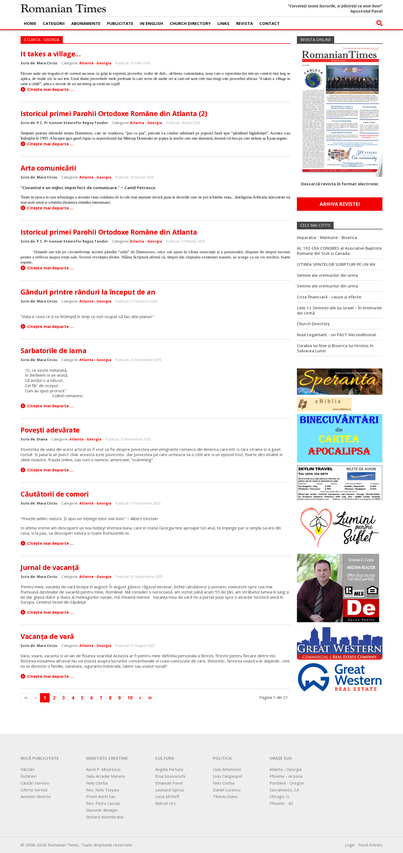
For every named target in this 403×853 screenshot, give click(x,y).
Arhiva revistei (340, 204)
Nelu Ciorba (97, 783)
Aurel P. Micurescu (103, 769)
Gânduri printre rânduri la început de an (88, 291)
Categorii (54, 23)
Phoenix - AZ (281, 803)
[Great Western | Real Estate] (339, 676)
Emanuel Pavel (169, 783)
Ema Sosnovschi (170, 776)
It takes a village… (51, 53)
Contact (269, 23)
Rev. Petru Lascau (103, 803)
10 (129, 698)
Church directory (190, 23)
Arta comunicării (48, 167)
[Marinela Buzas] (339, 527)
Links (223, 23)
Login (350, 845)
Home (30, 23)
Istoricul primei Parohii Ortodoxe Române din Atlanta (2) (114, 113)
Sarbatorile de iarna (53, 350)
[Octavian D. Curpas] (338, 587)
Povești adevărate (50, 429)
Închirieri (28, 776)
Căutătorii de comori (55, 493)
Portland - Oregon (286, 783)
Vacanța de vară (47, 636)
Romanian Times (63, 8)
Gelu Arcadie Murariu (105, 776)
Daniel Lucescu (226, 790)
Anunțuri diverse (36, 796)
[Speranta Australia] (339, 381)
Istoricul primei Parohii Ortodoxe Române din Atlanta (109, 232)
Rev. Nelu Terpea (102, 790)
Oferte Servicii (34, 790)
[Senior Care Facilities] (339, 642)
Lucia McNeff (167, 796)
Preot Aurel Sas (100, 796)
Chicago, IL (279, 796)
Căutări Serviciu (35, 783)
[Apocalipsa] (339, 437)
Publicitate (120, 23)
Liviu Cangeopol (227, 776)
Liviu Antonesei (227, 769)
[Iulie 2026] (339, 110)
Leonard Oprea (169, 790)
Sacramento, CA (284, 790)
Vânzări (27, 769)
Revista (244, 23)
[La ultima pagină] (150, 698)
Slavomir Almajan (102, 810)
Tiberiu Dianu (225, 796)
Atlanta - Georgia (95, 62)
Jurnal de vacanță (50, 567)
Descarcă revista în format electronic (340, 183)
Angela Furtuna (169, 769)
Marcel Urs (165, 803)
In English (151, 23)
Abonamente (85, 23)
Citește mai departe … (50, 89)
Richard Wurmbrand (104, 817)
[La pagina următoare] (140, 698)
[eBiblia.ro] (324, 404)
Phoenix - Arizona (285, 776)
